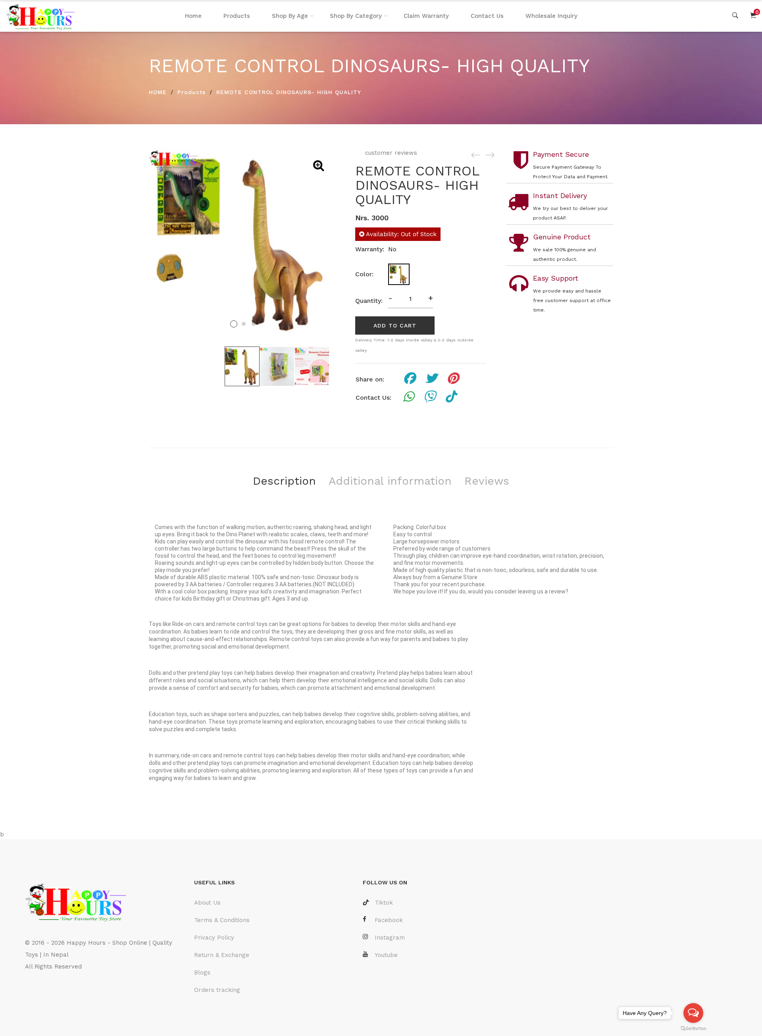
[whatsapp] (408, 398)
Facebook (389, 920)
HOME (158, 92)
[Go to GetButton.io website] (693, 1028)
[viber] (429, 398)
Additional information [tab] (390, 480)
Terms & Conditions (222, 920)
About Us (207, 902)
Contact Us (487, 15)
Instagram (390, 937)
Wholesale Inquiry (551, 15)
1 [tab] (233, 323)
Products (236, 15)
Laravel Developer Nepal (62, 990)
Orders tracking (217, 990)
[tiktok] (450, 398)
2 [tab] (244, 324)
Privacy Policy (214, 937)
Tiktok (384, 902)
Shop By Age (290, 15)
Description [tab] (284, 480)
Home (193, 15)
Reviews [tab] (486, 480)
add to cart (394, 325)
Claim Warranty (426, 15)
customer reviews (390, 152)
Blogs (202, 972)
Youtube (386, 955)
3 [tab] (254, 324)
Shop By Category (356, 15)
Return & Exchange (221, 955)
